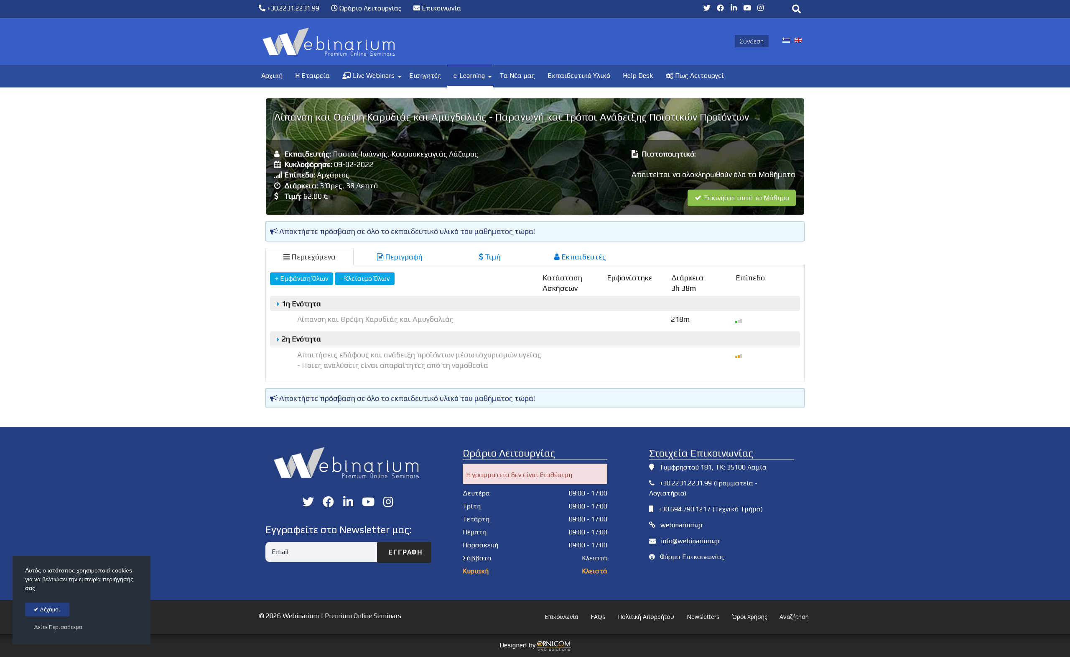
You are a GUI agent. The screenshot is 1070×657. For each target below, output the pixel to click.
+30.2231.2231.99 (292, 8)
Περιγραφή (403, 256)
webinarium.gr (681, 525)
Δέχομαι (49, 609)
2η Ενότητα (300, 338)
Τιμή (492, 256)
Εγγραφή (404, 552)
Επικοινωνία (440, 8)
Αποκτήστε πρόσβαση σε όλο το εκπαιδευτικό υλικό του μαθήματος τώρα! (406, 231)
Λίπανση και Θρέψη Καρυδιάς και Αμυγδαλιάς (375, 319)
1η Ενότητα (300, 303)
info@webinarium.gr (690, 541)
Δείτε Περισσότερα (58, 627)
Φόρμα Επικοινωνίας (692, 557)
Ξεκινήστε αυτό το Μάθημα (746, 198)
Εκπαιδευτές (583, 256)
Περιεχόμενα (313, 256)
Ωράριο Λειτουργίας (370, 8)
